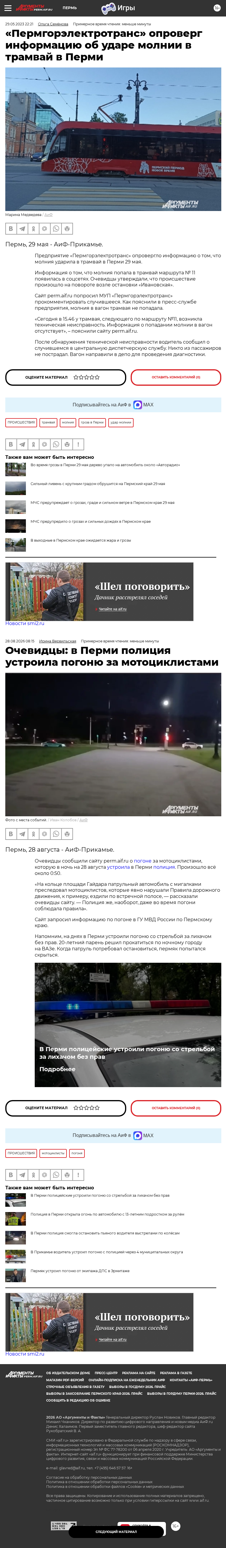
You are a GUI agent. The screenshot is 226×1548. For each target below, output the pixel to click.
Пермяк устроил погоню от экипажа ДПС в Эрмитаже (80, 1271)
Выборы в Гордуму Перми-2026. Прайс (181, 1394)
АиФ (48, 214)
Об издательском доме (68, 1373)
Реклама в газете (176, 1373)
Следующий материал (116, 1532)
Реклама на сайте (138, 1373)
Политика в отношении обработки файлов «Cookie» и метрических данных (115, 1486)
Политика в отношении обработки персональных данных (99, 1482)
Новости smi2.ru (24, 623)
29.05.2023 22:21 (19, 24)
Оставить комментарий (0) (176, 377)
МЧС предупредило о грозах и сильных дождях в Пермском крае (91, 521)
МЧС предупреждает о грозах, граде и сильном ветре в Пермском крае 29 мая (103, 502)
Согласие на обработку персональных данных (89, 1477)
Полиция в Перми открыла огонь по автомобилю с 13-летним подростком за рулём (107, 1214)
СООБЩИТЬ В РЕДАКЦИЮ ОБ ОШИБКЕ (78, 1400)
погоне (143, 861)
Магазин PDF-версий (65, 1380)
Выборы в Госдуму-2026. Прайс (137, 1387)
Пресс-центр (106, 1373)
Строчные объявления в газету (75, 1387)
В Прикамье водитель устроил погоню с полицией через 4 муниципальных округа (107, 1252)
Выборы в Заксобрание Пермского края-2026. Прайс (94, 1394)
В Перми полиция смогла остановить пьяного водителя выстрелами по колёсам (105, 1233)
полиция (164, 867)
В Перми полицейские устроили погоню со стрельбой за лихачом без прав (127, 1053)
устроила (118, 867)
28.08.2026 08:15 (19, 641)
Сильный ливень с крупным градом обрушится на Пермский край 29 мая (98, 484)
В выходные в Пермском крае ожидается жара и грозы (81, 540)
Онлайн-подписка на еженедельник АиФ (127, 1380)
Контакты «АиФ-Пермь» (191, 1380)
